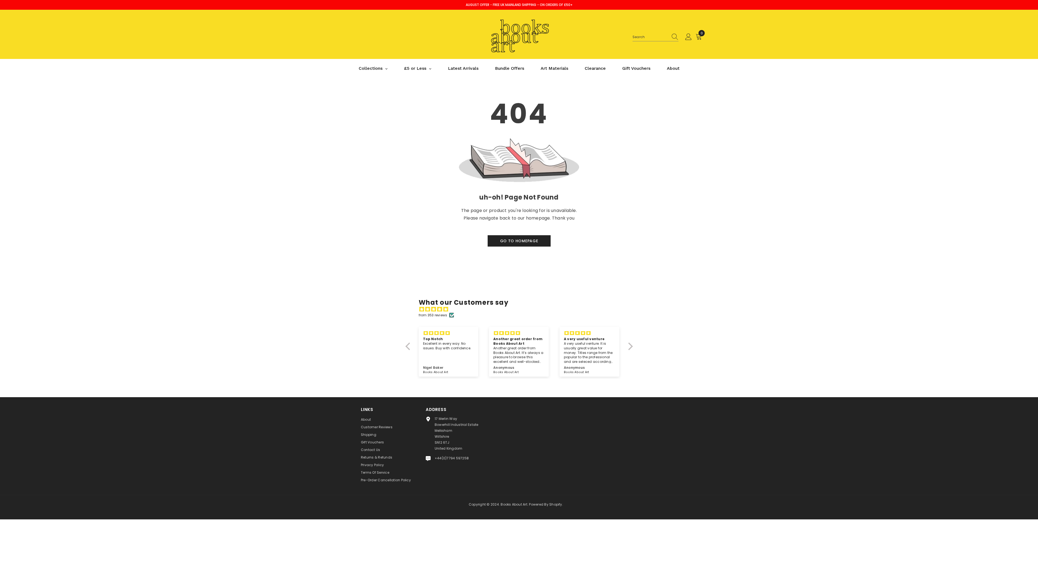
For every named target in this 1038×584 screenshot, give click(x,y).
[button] (409, 346)
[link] (519, 192)
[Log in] (688, 37)
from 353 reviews (433, 315)
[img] (522, 309)
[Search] (655, 37)
